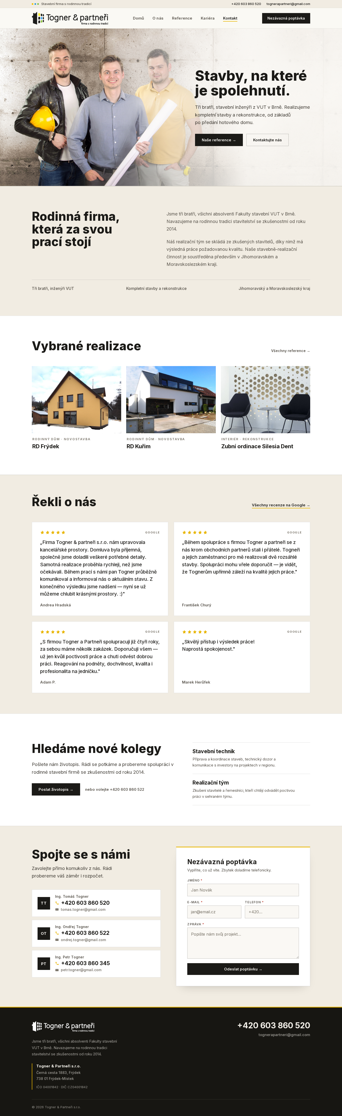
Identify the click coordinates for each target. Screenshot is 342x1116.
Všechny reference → (290, 351)
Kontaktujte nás (267, 140)
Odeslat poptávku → (243, 969)
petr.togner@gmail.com (81, 970)
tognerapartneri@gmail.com (288, 4)
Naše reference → (219, 140)
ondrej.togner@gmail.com (83, 940)
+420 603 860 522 (85, 933)
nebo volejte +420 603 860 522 (114, 789)
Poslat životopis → (56, 789)
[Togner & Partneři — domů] (70, 18)
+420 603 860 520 (246, 4)
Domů (138, 18)
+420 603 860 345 (85, 963)
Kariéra (208, 18)
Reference (182, 18)
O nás (157, 18)
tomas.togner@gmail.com (83, 909)
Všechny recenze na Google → (281, 505)
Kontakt (230, 18)
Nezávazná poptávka (286, 18)
